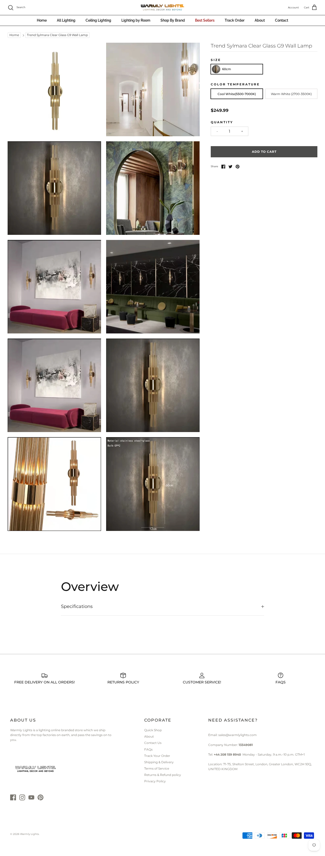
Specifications (77, 606)
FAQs (148, 749)
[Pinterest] (40, 797)
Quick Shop (153, 730)
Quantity (222, 122)
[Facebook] (13, 797)
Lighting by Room (135, 20)
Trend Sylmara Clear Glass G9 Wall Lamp (57, 35)
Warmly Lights (29, 834)
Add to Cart (264, 152)
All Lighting (66, 20)
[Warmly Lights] (162, 7)
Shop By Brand (172, 20)
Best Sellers (205, 20)
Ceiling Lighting (98, 20)
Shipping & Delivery (159, 762)
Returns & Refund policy (162, 775)
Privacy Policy (155, 781)
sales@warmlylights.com (237, 735)
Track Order (235, 20)
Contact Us (152, 743)
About (260, 20)
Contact (281, 20)
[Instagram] (22, 797)
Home (42, 20)
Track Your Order (157, 756)
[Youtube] (31, 797)
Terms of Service (156, 768)
